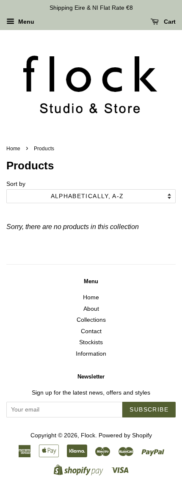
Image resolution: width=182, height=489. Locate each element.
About (91, 309)
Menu (25, 21)
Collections (91, 320)
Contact (91, 331)
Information (91, 354)
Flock (88, 435)
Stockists (91, 342)
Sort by (15, 183)
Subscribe (149, 409)
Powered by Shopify (125, 435)
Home (13, 149)
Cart (169, 21)
